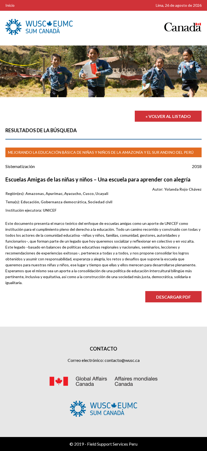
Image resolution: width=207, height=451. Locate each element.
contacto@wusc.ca (122, 360)
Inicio (10, 5)
